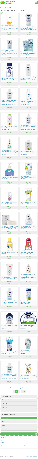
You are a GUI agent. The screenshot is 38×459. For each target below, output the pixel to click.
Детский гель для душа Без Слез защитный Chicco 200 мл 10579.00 (9, 302)
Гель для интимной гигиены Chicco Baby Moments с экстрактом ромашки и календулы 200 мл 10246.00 (8, 102)
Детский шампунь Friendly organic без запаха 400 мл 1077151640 (27, 153)
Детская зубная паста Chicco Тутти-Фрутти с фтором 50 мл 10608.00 (28, 178)
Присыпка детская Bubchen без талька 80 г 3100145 (8, 79)
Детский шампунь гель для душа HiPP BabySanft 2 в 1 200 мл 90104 (28, 227)
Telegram (3, 440)
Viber (2, 442)
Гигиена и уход (7, 7)
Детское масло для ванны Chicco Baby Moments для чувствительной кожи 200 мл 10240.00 (28, 276)
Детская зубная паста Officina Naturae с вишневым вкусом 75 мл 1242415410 (28, 377)
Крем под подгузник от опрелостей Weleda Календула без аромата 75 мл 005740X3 (9, 27)
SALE (3, 429)
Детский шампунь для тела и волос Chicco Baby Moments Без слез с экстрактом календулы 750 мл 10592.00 (28, 127)
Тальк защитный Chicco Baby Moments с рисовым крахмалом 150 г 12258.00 (28, 78)
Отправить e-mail (6, 445)
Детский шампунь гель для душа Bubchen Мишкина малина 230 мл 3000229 (27, 252)
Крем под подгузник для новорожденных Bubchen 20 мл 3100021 (28, 327)
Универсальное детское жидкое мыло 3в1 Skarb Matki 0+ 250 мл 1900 (28, 103)
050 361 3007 (6, 437)
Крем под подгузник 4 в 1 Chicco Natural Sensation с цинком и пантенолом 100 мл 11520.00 (9, 52)
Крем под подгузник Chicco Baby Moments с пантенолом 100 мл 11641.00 (28, 53)
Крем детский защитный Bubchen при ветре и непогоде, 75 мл (26, 302)
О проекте (26, 456)
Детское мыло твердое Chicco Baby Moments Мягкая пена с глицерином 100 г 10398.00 (9, 227)
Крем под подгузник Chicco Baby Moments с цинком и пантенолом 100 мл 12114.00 (28, 28)
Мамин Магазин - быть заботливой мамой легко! (7, 2)
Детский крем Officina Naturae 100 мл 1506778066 (9, 203)
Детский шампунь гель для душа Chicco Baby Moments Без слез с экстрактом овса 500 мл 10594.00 (9, 152)
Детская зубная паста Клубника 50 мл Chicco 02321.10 (26, 352)
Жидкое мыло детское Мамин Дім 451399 (9, 178)
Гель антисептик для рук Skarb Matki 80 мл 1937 (9, 352)
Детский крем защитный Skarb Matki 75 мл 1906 (28, 203)
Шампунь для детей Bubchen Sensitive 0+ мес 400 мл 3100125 (9, 327)
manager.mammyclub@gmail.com (22, 445)
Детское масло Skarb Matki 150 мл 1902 (9, 253)
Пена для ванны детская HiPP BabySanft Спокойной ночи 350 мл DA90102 (9, 128)
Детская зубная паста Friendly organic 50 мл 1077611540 (9, 278)
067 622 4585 (4, 439)
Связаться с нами (33, 456)
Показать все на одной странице (19, 388)
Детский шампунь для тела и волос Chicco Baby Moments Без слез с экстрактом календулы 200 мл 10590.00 (9, 376)
